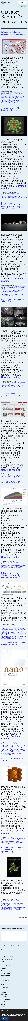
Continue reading (10, 377)
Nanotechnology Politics (8, 567)
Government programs (7, 95)
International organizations (8, 748)
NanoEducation (11, 386)
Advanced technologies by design (12, 759)
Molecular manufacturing (8, 97)
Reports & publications (15, 103)
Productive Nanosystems (14, 197)
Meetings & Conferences (18, 384)
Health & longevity (16, 903)
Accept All (5, 1018)
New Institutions (20, 752)
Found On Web (18, 93)
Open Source (14, 294)
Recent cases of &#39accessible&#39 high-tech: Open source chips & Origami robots (12, 206)
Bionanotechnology (19, 627)
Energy (23, 745)
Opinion (11, 637)
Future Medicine (5, 628)
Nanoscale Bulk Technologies (15, 100)
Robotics (11, 295)
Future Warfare (15, 746)
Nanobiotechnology (6, 633)
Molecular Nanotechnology (8, 385)
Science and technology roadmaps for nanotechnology (14, 33)
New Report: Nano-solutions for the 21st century (13, 643)
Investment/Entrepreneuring (17, 96)
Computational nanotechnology (14, 289)
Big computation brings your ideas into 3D (13, 300)
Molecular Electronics (16, 475)
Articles (12, 286)
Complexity (13, 382)
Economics (4, 290)
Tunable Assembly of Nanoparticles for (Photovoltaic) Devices (10, 394)
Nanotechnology (12, 101)
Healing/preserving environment (10, 629)
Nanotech (4, 101)
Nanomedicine (5, 635)
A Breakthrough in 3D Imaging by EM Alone (10, 109)
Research (11, 199)
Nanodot (3, 100)
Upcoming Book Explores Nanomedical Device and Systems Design (12, 849)
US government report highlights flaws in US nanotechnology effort (10, 575)
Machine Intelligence (12, 291)
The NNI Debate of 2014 (11, 482)
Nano (12, 99)
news (7, 637)
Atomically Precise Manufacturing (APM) (10, 93)
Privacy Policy (18, 1015)
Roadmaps (9, 104)
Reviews (3, 104)
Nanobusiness (19, 99)
